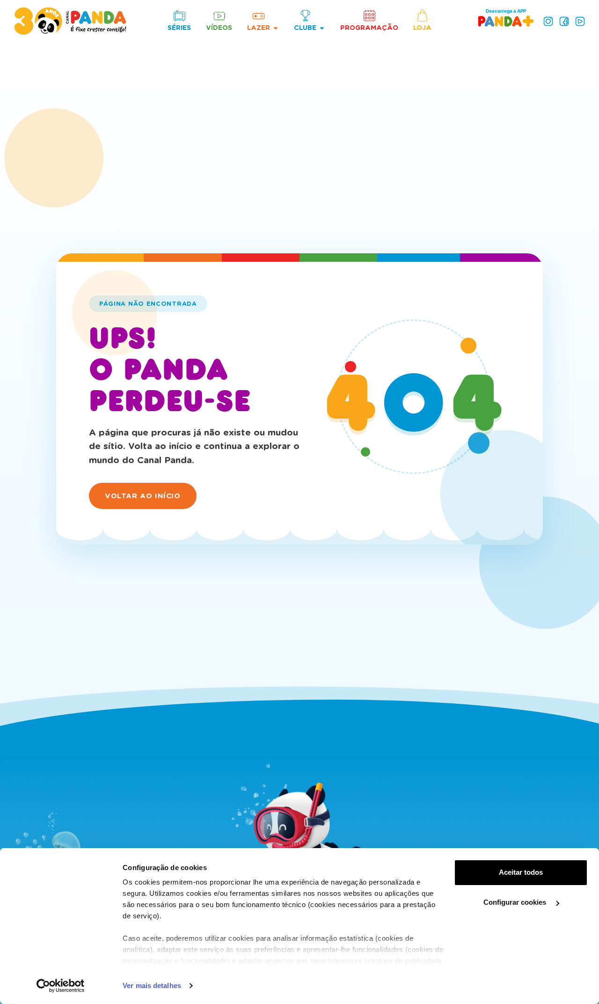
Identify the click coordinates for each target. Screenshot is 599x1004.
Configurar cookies (515, 902)
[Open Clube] (322, 28)
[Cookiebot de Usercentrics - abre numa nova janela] (61, 986)
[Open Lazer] (275, 28)
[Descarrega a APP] (505, 21)
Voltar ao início (143, 496)
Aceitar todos (521, 872)
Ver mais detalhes (152, 985)
